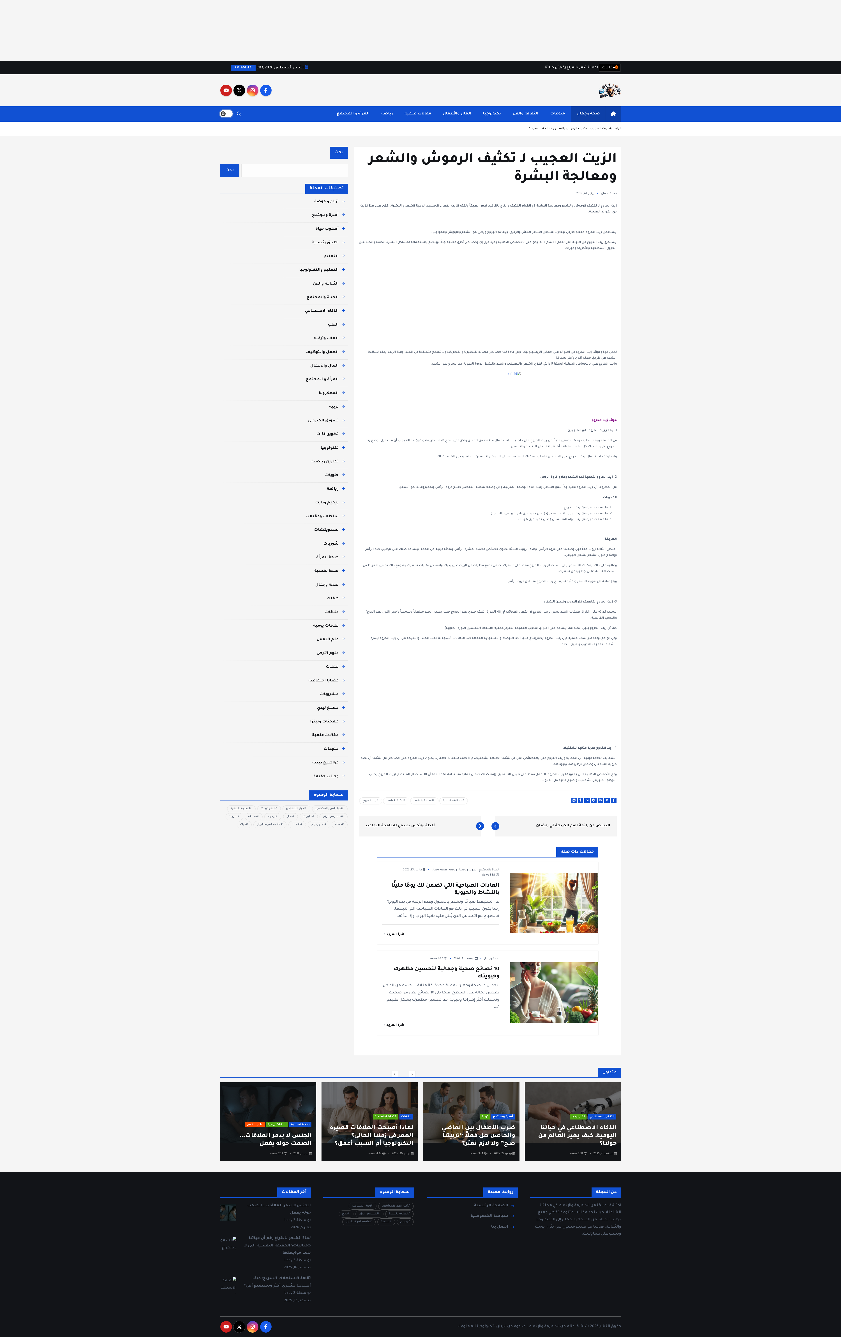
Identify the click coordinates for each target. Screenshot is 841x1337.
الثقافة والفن (525, 114)
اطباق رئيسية (325, 243)
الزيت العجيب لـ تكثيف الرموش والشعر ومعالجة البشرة (570, 128)
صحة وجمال (588, 114)
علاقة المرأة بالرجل (269, 824)
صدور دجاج (317, 824)
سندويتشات (326, 530)
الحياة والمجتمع (489, 870)
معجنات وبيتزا (324, 722)
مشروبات (329, 694)
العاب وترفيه (326, 339)
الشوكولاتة (268, 808)
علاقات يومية (326, 626)
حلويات (332, 475)
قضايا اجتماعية (323, 681)
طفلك (333, 599)
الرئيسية (615, 128)
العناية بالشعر (423, 800)
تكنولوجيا (492, 114)
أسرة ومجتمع (325, 215)
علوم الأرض (328, 653)
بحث (339, 152)
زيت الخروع (369, 800)
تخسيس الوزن (332, 816)
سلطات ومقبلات (322, 517)
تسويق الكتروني (323, 421)
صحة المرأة (327, 558)
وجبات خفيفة (326, 777)
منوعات (557, 114)
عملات (332, 667)
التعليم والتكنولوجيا (319, 270)
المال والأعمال (457, 114)
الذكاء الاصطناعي (322, 311)
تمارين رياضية (468, 870)
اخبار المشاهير (295, 808)
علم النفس (328, 640)
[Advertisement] (709, 30)
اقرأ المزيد (394, 934)
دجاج (289, 816)
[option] (573, 1121)
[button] (395, 1074)
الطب (333, 325)
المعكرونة (329, 393)
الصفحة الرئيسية (491, 1206)
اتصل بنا (499, 1227)
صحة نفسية (326, 571)
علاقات (332, 612)
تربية (334, 407)
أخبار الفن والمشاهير (328, 808)
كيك (243, 824)
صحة (338, 824)
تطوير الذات (327, 434)
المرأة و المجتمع (353, 114)
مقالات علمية (418, 114)
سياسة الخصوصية (489, 1216)
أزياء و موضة (326, 202)
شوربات (331, 544)
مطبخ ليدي (328, 708)
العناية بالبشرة (452, 800)
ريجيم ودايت (327, 503)
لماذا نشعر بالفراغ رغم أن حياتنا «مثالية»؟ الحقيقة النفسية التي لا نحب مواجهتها (277, 1245)
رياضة (387, 114)
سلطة (252, 816)
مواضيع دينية (325, 763)
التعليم (331, 257)
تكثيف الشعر (395, 800)
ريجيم (272, 816)
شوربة (233, 816)
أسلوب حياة (327, 229)
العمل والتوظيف (322, 352)
